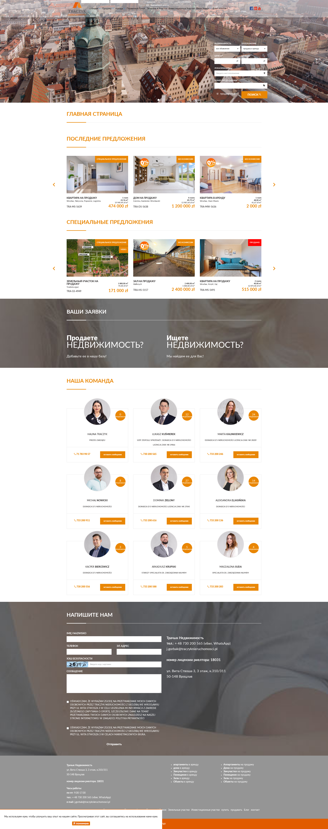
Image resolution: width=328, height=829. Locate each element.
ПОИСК (253, 94)
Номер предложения (225, 80)
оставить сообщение (113, 455)
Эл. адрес (123, 646)
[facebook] (251, 6)
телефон (72, 646)
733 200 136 (216, 520)
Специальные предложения (110, 222)
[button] (54, 184)
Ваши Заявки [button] (202, 8)
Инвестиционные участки (182, 8)
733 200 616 (149, 520)
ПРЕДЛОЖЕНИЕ (248, 43)
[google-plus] (256, 6)
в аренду (186, 764)
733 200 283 (216, 587)
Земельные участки (157, 8)
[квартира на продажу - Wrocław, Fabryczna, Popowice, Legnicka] (97, 183)
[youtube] (259, 6)
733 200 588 (149, 587)
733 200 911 (83, 520)
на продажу (238, 764)
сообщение (75, 671)
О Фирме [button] (94, 8)
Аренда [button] (119, 8)
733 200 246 (216, 454)
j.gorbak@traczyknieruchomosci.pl (192, 649)
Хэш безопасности (79, 659)
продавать (236, 810)
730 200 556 (83, 587)
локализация (221, 68)
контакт (223, 8)
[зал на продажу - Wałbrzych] (164, 266)
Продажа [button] (107, 8)
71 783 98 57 (83, 454)
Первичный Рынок (136, 8)
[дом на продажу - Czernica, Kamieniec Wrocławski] (164, 183)
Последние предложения (106, 139)
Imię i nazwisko (76, 633)
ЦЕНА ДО (245, 56)
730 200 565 (149, 454)
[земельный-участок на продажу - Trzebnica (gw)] (97, 267)
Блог (215, 8)
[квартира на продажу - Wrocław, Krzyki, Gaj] (230, 266)
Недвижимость (222, 43)
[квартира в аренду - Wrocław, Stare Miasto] (230, 183)
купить (225, 810)
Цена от (218, 56)
